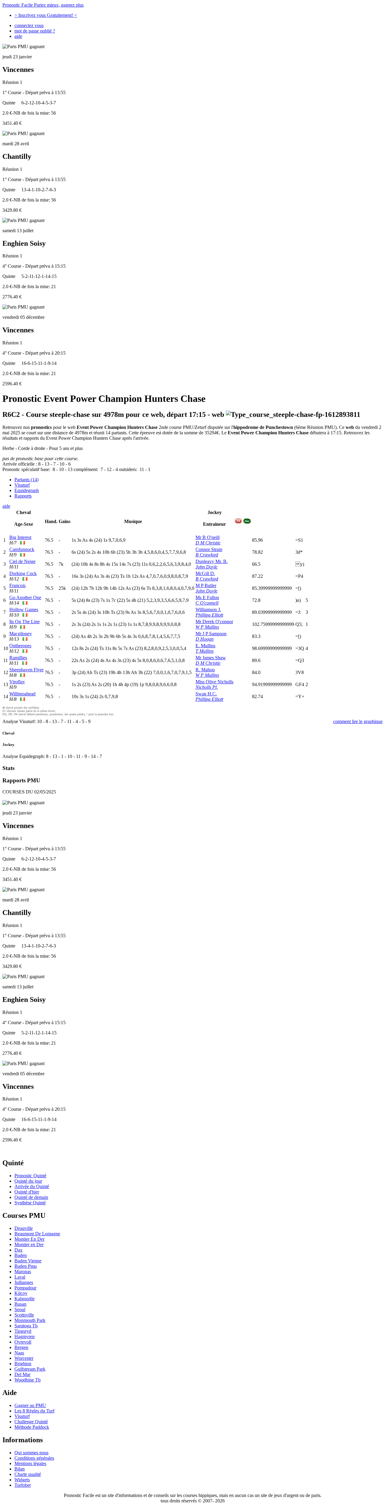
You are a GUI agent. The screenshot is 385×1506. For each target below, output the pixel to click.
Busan (20, 1304)
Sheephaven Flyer (26, 669)
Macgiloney (20, 633)
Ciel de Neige (22, 561)
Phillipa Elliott (209, 614)
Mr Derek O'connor (214, 621)
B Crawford (207, 554)
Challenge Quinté (31, 1421)
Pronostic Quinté (30, 1175)
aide (18, 36)
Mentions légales (30, 1463)
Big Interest (20, 537)
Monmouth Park (29, 1320)
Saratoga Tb (26, 1325)
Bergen (21, 1347)
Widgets (22, 1479)
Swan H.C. (206, 693)
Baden (20, 1255)
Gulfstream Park (29, 1369)
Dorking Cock (23, 573)
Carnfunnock (21, 549)
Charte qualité (27, 1474)
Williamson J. (208, 609)
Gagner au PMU (30, 1405)
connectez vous (29, 25)
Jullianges (23, 1282)
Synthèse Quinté (30, 1202)
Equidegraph (26, 490)
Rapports (23, 495)
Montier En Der (29, 1239)
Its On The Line (24, 621)
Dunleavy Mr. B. (212, 561)
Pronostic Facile (43, 5)
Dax (18, 1249)
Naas (19, 1352)
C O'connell (207, 602)
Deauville (23, 1228)
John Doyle (206, 566)
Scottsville (24, 1314)
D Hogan (205, 639)
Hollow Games (23, 609)
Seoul (19, 1309)
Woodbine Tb (27, 1379)
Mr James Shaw (211, 657)
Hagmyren (24, 1336)
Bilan (19, 1468)
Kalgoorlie (24, 1298)
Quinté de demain (31, 1197)
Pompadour (25, 1287)
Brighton (22, 1363)
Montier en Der (29, 1244)
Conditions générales (34, 1458)
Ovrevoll (22, 1341)
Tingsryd (22, 1331)
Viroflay (17, 681)
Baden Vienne (28, 1260)
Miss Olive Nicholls (214, 681)
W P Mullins (207, 627)
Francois (17, 585)
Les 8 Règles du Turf (34, 1410)
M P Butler (206, 585)
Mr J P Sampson (211, 633)
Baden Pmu (25, 1266)
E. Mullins (205, 645)
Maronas (22, 1271)
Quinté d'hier (26, 1191)
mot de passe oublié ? (34, 30)
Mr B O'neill (208, 537)
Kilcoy (20, 1293)
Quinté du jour (28, 1181)
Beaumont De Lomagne (37, 1233)
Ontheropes (20, 645)
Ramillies (18, 657)
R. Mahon (205, 669)
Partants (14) (26, 479)
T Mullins (205, 651)
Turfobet (22, 1485)
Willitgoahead (22, 693)
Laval (19, 1277)
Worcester (23, 1358)
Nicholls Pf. (207, 687)
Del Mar (22, 1374)
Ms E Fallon (207, 597)
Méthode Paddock (31, 1427)
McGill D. (205, 573)
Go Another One (25, 597)
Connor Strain (209, 549)
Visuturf (22, 485)
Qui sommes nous (31, 1452)
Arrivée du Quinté (31, 1186)
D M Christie (208, 542)
